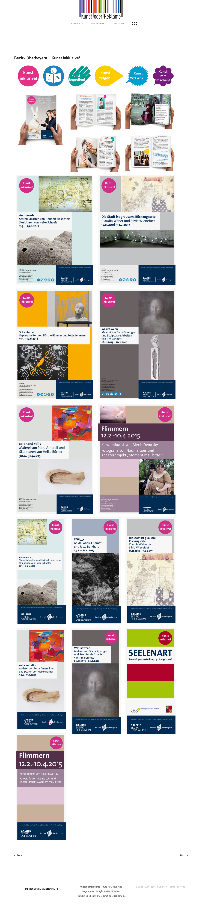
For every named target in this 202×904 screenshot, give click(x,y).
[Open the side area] (134, 23)
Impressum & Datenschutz (41, 888)
